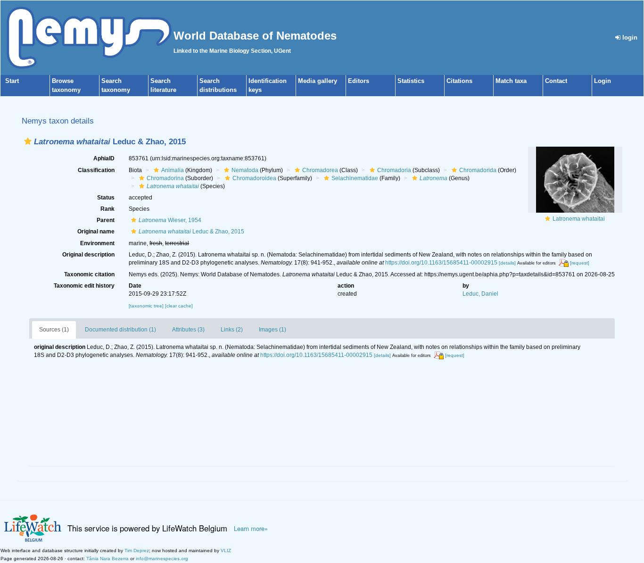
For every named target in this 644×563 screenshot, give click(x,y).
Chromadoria (394, 170)
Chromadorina (165, 178)
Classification (96, 170)
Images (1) (272, 329)
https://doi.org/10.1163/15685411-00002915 (441, 262)
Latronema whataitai (579, 218)
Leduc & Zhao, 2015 (191, 231)
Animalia (172, 170)
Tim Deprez (136, 550)
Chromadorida (477, 170)
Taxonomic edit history (84, 285)
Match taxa (511, 80)
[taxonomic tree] (147, 305)
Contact (556, 80)
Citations (459, 80)
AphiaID (104, 158)
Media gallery (317, 80)
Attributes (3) (188, 329)
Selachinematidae (354, 178)
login (628, 37)
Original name (96, 231)
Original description (88, 254)
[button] (28, 141)
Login (602, 80)
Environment (97, 243)
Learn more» (251, 528)
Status (106, 197)
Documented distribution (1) (120, 329)
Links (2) (232, 329)
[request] (579, 262)
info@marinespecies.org (162, 558)
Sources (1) (54, 329)
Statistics (410, 80)
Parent (106, 220)
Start (12, 80)
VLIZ (226, 550)
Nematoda (244, 170)
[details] (507, 262)
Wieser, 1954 (170, 220)
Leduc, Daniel (480, 293)
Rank (107, 209)
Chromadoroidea (254, 178)
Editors (358, 80)
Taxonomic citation (89, 274)
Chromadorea (320, 170)
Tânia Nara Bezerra (107, 558)
